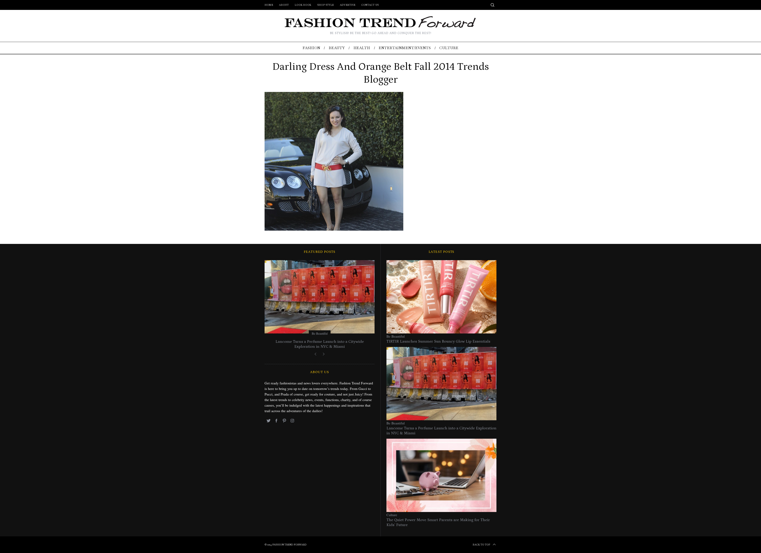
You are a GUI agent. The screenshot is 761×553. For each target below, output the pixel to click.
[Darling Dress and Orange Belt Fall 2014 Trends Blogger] (334, 229)
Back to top (481, 544)
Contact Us (370, 5)
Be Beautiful (320, 333)
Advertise (347, 5)
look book (303, 5)
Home (269, 5)
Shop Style (325, 5)
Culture (391, 514)
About (284, 5)
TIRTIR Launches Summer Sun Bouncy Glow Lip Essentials (438, 341)
